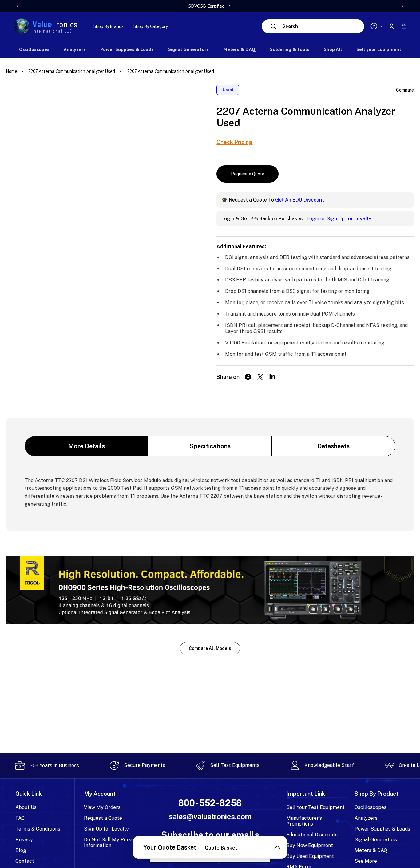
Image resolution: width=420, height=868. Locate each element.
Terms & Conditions (37, 829)
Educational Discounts (312, 835)
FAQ (20, 818)
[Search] (273, 26)
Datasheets (333, 446)
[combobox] (321, 26)
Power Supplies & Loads (382, 829)
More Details (86, 446)
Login (313, 219)
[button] (404, 26)
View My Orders (102, 807)
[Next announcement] (402, 6)
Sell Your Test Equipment (315, 807)
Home (12, 71)
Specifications (210, 446)
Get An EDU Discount (299, 200)
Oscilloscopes (370, 807)
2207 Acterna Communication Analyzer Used (71, 71)
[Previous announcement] (17, 6)
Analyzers (366, 818)
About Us (26, 807)
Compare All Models (210, 648)
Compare (405, 90)
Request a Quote (247, 173)
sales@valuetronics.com (210, 816)
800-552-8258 (210, 803)
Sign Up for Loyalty (106, 829)
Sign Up (336, 219)
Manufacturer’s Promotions (304, 821)
